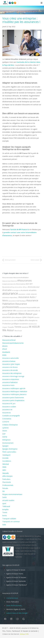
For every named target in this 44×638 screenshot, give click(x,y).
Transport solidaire (9, 518)
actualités (32, 290)
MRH (4, 470)
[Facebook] (5, 619)
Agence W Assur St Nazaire (16, 577)
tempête (5, 509)
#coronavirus (20, 284)
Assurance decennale (10, 370)
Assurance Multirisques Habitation (14, 391)
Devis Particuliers (12, 602)
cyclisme (5, 428)
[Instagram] (17, 619)
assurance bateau (8, 361)
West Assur (18, 331)
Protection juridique (10, 323)
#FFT (31, 284)
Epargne (5, 446)
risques (4, 327)
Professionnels (7, 485)
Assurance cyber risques (11, 364)
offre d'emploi (29, 320)
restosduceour (32, 324)
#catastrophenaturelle (9, 284)
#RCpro (25, 287)
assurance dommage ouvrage (13, 376)
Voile (4, 525)
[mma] (13, 3)
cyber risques (28, 317)
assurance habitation (10, 382)
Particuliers (6, 479)
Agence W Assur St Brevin (15, 570)
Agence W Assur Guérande (16, 581)
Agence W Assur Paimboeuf (16, 585)
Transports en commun (11, 521)
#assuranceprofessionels (9, 281)
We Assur (8, 330)
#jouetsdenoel (7, 287)
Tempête (11, 327)
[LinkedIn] (11, 619)
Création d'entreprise (10, 425)
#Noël (4, 349)
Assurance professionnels (14, 305)
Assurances (6, 413)
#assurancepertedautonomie (13, 343)
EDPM (4, 437)
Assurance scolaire (9, 406)
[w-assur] (4, 3)
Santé (4, 497)
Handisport (6, 455)
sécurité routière (8, 500)
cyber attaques (16, 317)
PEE (36, 320)
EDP (4, 434)
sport (4, 503)
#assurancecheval (8, 340)
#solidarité (24, 290)
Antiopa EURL (24, 634)
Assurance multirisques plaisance (14, 394)
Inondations (6, 461)
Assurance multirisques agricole (13, 388)
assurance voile (21, 311)
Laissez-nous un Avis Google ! (17, 613)
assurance (10, 293)
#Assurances (24, 280)
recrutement (23, 324)
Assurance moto (8, 385)
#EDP (27, 284)
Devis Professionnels (14, 605)
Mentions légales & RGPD (15, 609)
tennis (4, 515)
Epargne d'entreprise (9, 449)
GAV (15, 321)
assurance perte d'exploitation (13, 400)
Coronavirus (6, 419)
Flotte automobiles (9, 452)
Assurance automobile (10, 358)
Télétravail (6, 506)
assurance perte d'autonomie (13, 397)
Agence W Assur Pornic (14, 574)
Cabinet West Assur (20, 314)
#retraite (7, 290)
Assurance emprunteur (10, 379)
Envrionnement (7, 443)
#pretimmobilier (17, 287)
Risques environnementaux (12, 494)
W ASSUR (34, 326)
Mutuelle (5, 473)
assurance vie (9, 310)
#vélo (4, 355)
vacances (25, 327)
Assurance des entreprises (12, 373)
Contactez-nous (12, 598)
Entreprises (6, 440)
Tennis (17, 326)
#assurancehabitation (21, 277)
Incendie (5, 458)
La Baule (20, 320)
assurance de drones (10, 367)
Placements (6, 482)
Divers (4, 431)
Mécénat (5, 464)
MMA (4, 467)
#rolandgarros (16, 290)
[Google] (23, 619)
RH (3, 491)
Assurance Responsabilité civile (29, 307)
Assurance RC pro (8, 403)
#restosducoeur (33, 287)
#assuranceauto (7, 277)
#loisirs (5, 346)
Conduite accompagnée (11, 415)
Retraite (5, 488)
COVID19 (5, 422)
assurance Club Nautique (17, 301)
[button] (41, 3)
